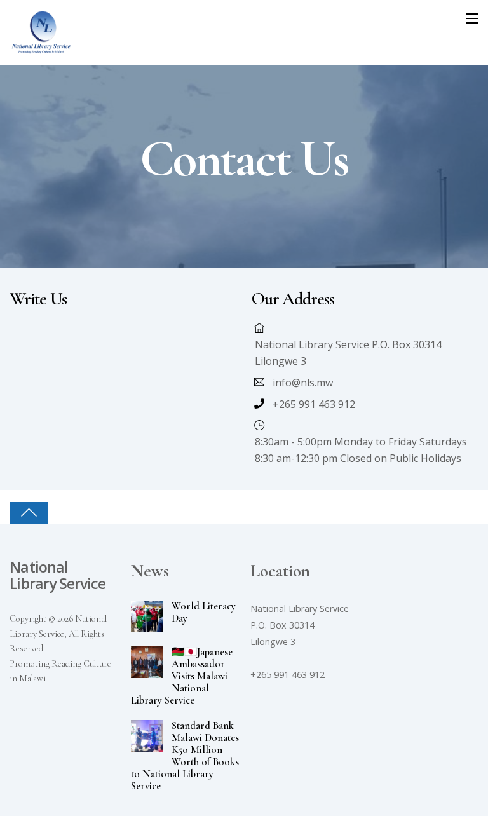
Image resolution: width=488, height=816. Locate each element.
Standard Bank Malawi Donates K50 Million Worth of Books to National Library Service (185, 756)
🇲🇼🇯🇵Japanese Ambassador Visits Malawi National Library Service (182, 676)
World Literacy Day (204, 613)
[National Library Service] (41, 48)
